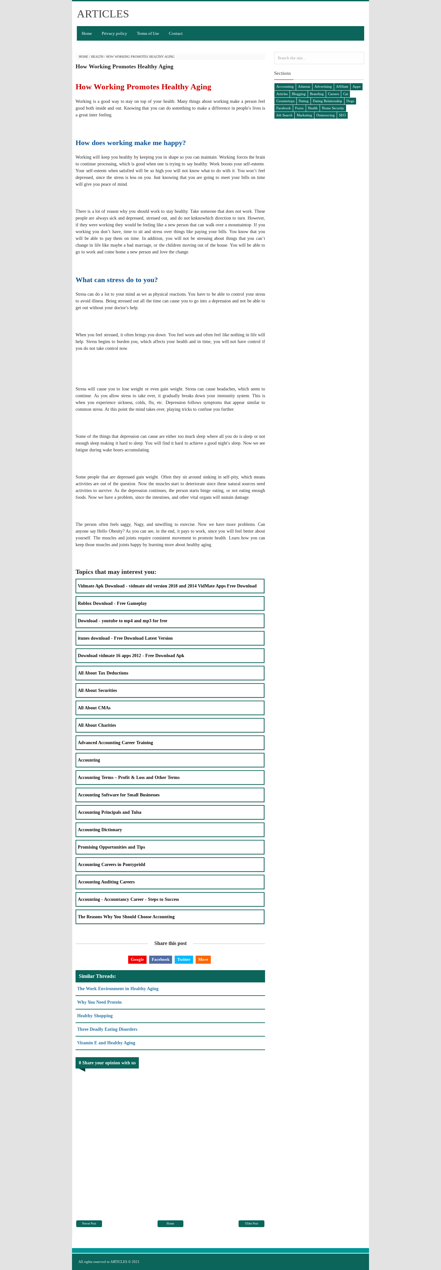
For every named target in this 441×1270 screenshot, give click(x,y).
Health (97, 56)
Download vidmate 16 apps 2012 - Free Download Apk (131, 655)
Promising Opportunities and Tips (111, 847)
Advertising (323, 86)
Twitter (183, 959)
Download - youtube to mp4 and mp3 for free (122, 620)
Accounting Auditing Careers (106, 882)
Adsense (304, 86)
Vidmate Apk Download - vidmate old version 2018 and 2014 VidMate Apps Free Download (167, 586)
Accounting (89, 760)
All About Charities (97, 725)
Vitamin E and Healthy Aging (106, 1042)
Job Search (284, 115)
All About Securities (97, 690)
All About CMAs (94, 707)
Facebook (160, 959)
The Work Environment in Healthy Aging (118, 988)
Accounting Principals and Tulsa (109, 812)
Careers (333, 94)
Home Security (333, 108)
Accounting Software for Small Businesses (118, 795)
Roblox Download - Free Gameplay (112, 603)
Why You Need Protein (99, 1002)
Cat (345, 94)
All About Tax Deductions (103, 673)
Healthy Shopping (95, 1015)
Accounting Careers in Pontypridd (111, 864)
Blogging (299, 94)
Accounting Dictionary (100, 829)
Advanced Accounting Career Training (115, 742)
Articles (282, 94)
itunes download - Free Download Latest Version (125, 638)
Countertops (285, 101)
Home (87, 33)
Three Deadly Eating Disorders (107, 1029)
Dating (304, 101)
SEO (342, 115)
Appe (357, 86)
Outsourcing (325, 115)
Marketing (304, 115)
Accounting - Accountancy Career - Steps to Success (128, 899)
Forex (299, 108)
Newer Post (89, 1223)
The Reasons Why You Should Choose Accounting (126, 916)
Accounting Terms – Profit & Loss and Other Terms (128, 777)
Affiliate (342, 86)
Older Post (251, 1223)
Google (137, 959)
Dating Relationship (327, 101)
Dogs (350, 101)
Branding (317, 94)
